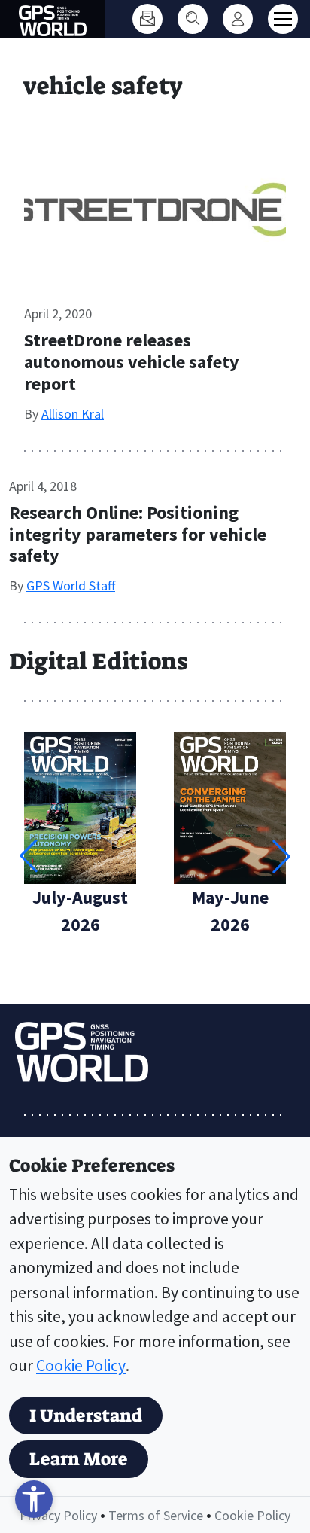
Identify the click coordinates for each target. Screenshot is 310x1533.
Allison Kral (72, 413)
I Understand (85, 1415)
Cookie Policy (81, 1365)
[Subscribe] (147, 19)
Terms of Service (155, 1515)
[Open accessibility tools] (34, 1499)
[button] (281, 856)
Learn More (78, 1459)
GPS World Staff (70, 585)
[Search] (193, 19)
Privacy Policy (58, 1515)
